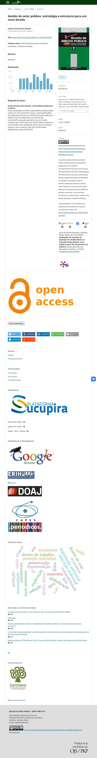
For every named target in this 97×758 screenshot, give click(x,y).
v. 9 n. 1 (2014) (29, 9)
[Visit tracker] (9, 653)
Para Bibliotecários (14, 380)
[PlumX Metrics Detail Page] (63, 264)
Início (10, 9)
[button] (14, 334)
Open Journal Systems (16, 700)
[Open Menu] (7, 2)
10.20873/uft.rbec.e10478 (69, 251)
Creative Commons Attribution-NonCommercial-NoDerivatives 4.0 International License (72, 152)
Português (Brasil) (15, 359)
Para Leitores (12, 373)
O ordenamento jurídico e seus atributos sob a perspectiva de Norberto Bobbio (39, 612)
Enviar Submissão (16, 323)
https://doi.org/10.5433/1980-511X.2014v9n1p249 (31, 37)
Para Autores (12, 376)
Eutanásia (12, 618)
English (11, 355)
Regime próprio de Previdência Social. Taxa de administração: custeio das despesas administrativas (47, 640)
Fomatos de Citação (67, 111)
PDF (63, 77)
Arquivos (18, 9)
